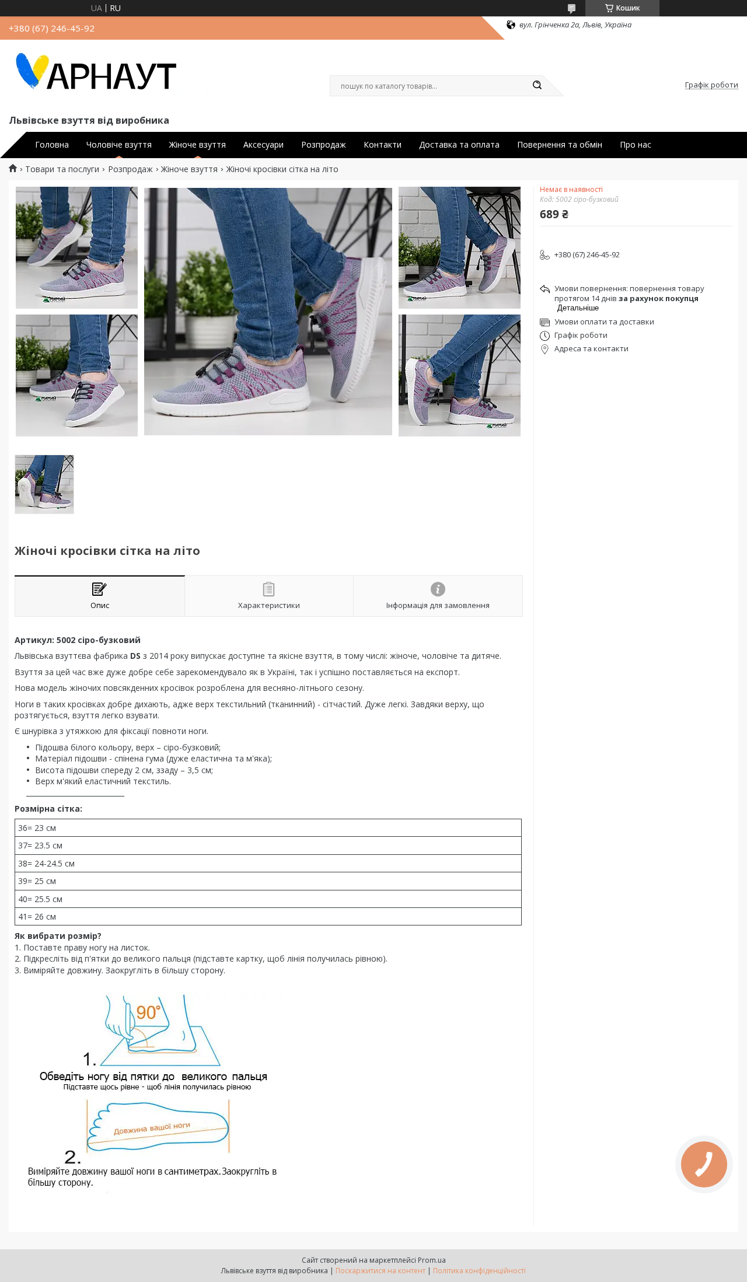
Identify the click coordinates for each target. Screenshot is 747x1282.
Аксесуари (263, 145)
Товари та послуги (62, 169)
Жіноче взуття (197, 145)
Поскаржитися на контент (380, 1271)
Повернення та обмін (559, 145)
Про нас (635, 145)
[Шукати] (537, 85)
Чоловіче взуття (119, 145)
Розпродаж (323, 145)
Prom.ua (432, 1260)
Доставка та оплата (459, 145)
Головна (52, 145)
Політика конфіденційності (479, 1271)
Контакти (383, 145)
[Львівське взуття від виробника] (111, 75)
